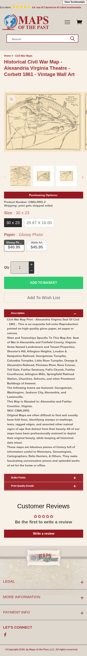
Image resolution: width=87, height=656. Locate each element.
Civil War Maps (23, 55)
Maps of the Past (39, 649)
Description (17, 313)
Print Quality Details (22, 485)
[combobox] (42, 38)
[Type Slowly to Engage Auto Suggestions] (72, 38)
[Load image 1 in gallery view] (20, 176)
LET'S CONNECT (17, 627)
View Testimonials (74, 2)
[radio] (13, 222)
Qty (6, 267)
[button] (67, 22)
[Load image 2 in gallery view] (43, 176)
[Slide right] (82, 177)
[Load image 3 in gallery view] (66, 176)
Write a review (43, 533)
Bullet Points (18, 477)
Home (7, 55)
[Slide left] (4, 177)
